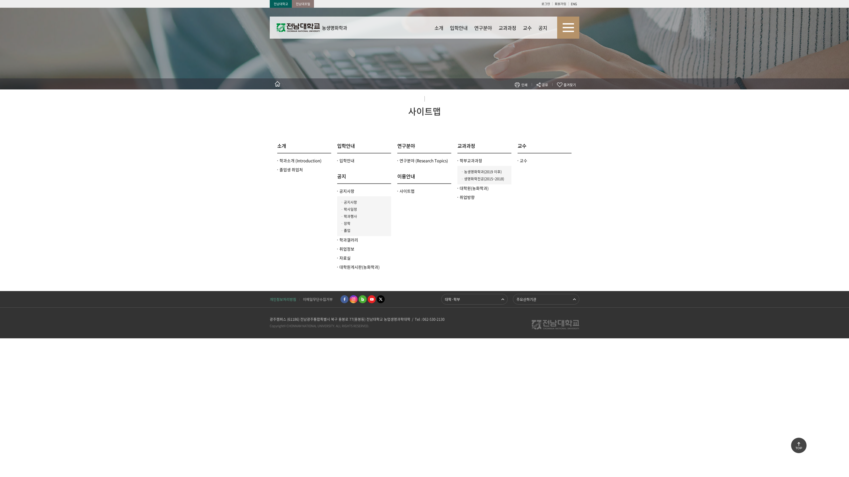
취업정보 (346, 249)
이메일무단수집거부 (318, 299)
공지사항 (346, 191)
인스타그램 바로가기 (354, 299)
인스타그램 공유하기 (532, 97)
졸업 (347, 230)
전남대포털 (303, 4)
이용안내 (406, 176)
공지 (341, 176)
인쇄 (524, 84)
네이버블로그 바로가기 (363, 299)
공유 (545, 84)
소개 (281, 145)
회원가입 (560, 3)
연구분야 (406, 145)
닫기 (547, 95)
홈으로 (277, 83)
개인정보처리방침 (283, 299)
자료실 (345, 258)
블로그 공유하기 (525, 97)
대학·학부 (452, 299)
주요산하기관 (526, 299)
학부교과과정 (471, 161)
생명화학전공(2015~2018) (484, 178)
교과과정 (466, 145)
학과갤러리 (348, 240)
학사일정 (350, 209)
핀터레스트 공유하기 (519, 97)
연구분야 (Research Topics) (424, 161)
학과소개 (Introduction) (300, 161)
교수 (522, 145)
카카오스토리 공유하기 (512, 97)
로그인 (545, 3)
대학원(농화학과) (474, 188)
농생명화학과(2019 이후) (483, 171)
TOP (798, 448)
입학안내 (346, 145)
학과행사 (350, 216)
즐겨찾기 (570, 84)
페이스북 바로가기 (344, 299)
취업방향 (467, 197)
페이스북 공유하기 (499, 97)
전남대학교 (281, 4)
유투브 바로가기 (372, 299)
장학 (347, 223)
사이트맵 (407, 191)
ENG (574, 3)
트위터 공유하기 (505, 97)
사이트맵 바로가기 (568, 28)
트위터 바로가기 (381, 299)
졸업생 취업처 (291, 170)
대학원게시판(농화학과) (359, 267)
